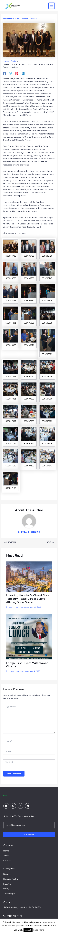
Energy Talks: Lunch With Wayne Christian (27, 664)
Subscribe (29, 834)
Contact (7, 860)
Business (7, 874)
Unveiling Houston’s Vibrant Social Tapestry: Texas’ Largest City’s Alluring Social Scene (28, 598)
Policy (6, 888)
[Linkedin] (23, 73)
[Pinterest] (16, 73)
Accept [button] (28, 930)
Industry (7, 883)
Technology (9, 893)
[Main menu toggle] (51, 6)
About (6, 855)
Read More (38, 930)
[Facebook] (4, 73)
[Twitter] (10, 73)
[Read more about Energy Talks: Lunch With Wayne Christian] (29, 636)
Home (6, 850)
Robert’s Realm (10, 879)
